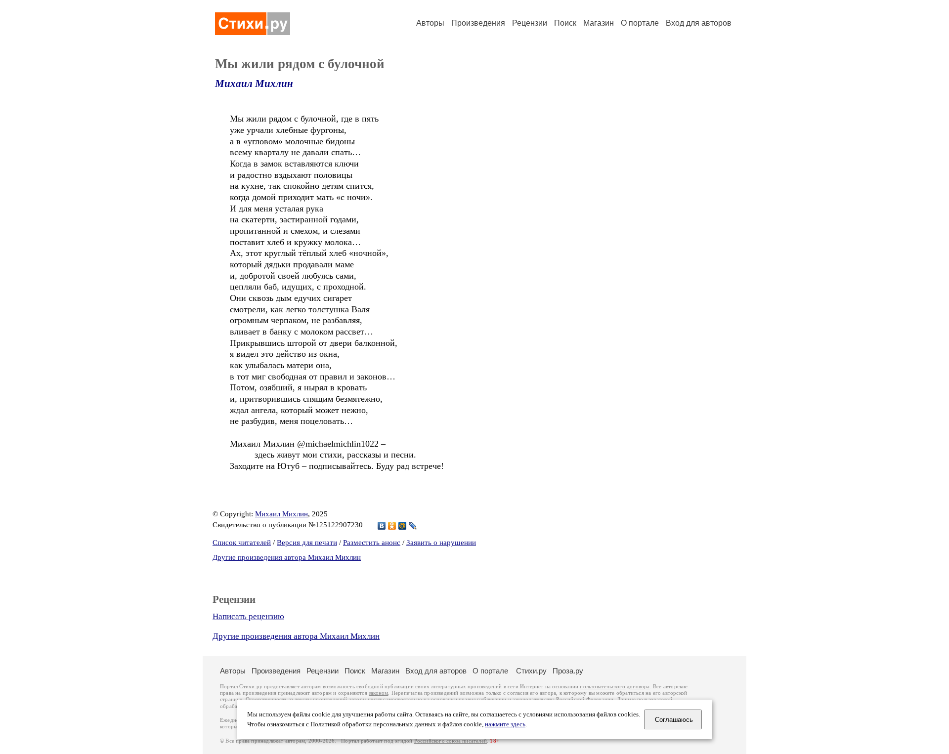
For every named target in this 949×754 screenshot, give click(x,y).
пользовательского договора (614, 686)
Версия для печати (307, 542)
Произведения (478, 23)
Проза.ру (568, 671)
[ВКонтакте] (382, 525)
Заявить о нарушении (441, 542)
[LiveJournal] (413, 525)
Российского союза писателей (450, 741)
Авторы (430, 23)
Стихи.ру (531, 671)
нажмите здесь (505, 724)
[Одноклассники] (392, 525)
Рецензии (529, 23)
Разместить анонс (371, 542)
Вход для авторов (699, 23)
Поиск (565, 23)
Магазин (598, 23)
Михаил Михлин (254, 83)
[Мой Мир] (402, 525)
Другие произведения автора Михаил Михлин (287, 557)
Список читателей (242, 542)
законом (378, 693)
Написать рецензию (248, 616)
